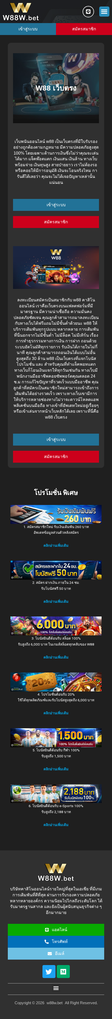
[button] (104, 11)
